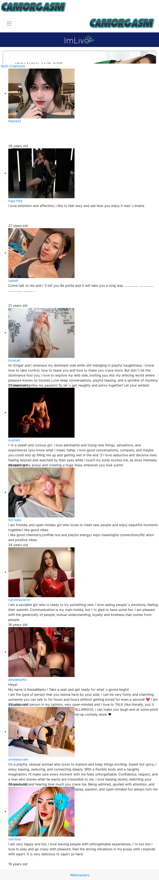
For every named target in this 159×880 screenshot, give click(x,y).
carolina (14, 839)
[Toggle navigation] (9, 23)
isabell (13, 280)
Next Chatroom (13, 66)
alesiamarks (17, 679)
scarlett (14, 440)
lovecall (14, 360)
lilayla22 (14, 121)
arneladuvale (18, 759)
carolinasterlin (19, 600)
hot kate (14, 520)
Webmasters (79, 875)
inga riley (15, 201)
